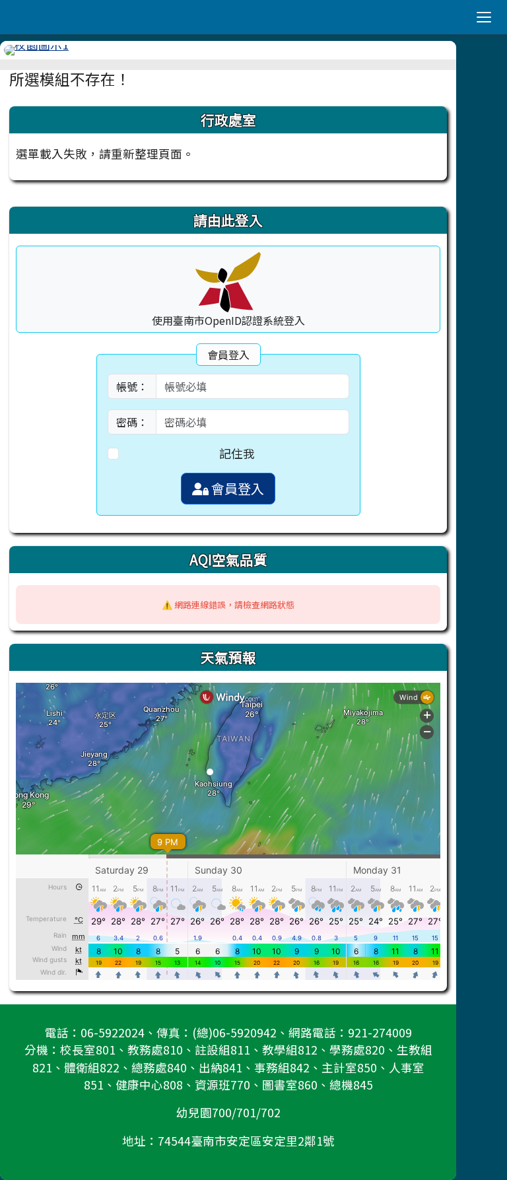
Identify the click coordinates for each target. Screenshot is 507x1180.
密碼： (132, 422)
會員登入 (236, 488)
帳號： (132, 386)
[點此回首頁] (228, 50)
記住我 (237, 453)
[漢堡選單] (483, 17)
